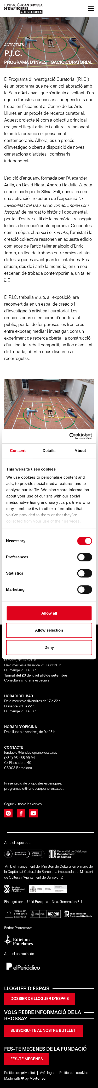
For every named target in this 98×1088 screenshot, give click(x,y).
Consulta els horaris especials (26, 680)
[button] (71, 418)
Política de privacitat (19, 1073)
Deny (49, 647)
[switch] (84, 557)
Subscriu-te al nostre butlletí (43, 1031)
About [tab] (80, 450)
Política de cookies (73, 1073)
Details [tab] (49, 450)
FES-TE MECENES (26, 1059)
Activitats (14, 45)
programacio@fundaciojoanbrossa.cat (34, 789)
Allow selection (49, 630)
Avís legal (47, 1073)
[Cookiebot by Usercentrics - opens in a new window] (70, 436)
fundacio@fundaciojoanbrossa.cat (30, 752)
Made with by (26, 1078)
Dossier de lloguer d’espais (39, 999)
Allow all (49, 613)
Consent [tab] (18, 450)
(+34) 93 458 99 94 (20, 758)
